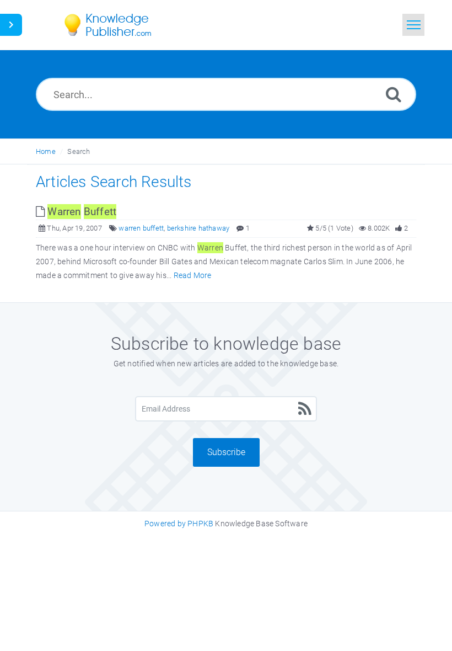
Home (46, 151)
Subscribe (226, 452)
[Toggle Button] (11, 25)
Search (78, 151)
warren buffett (141, 228)
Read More (193, 275)
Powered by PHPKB (178, 523)
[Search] (394, 94)
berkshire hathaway (198, 228)
